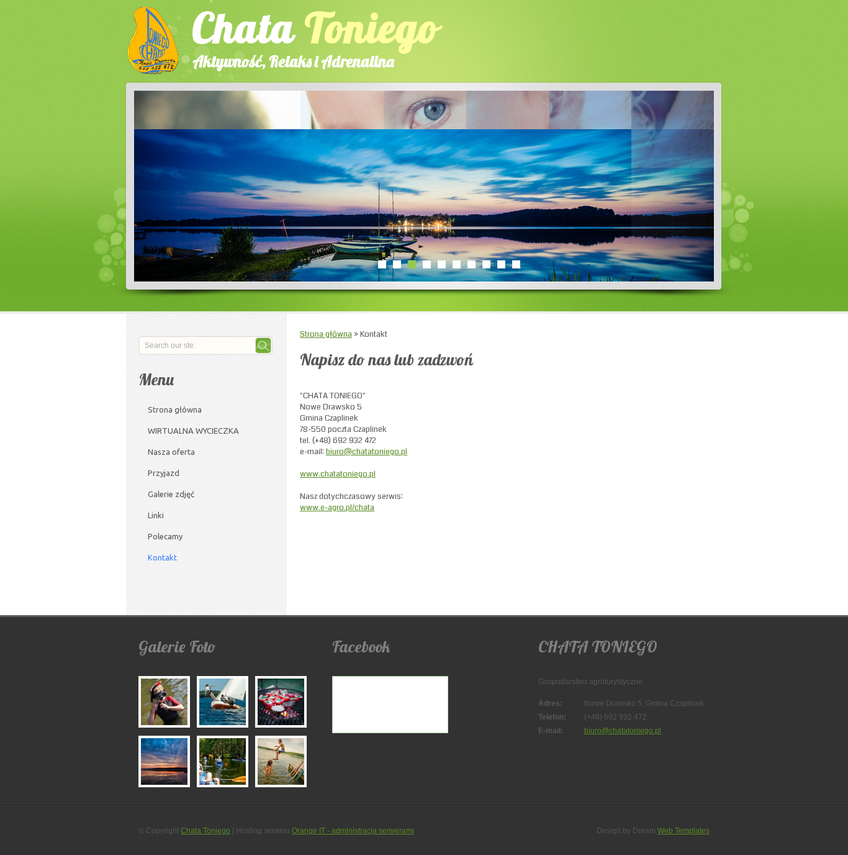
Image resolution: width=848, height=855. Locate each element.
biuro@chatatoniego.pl (366, 451)
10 (516, 264)
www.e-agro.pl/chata (337, 507)
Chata (315, 36)
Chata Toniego (205, 830)
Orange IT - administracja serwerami (353, 830)
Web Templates (683, 830)
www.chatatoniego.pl (338, 474)
